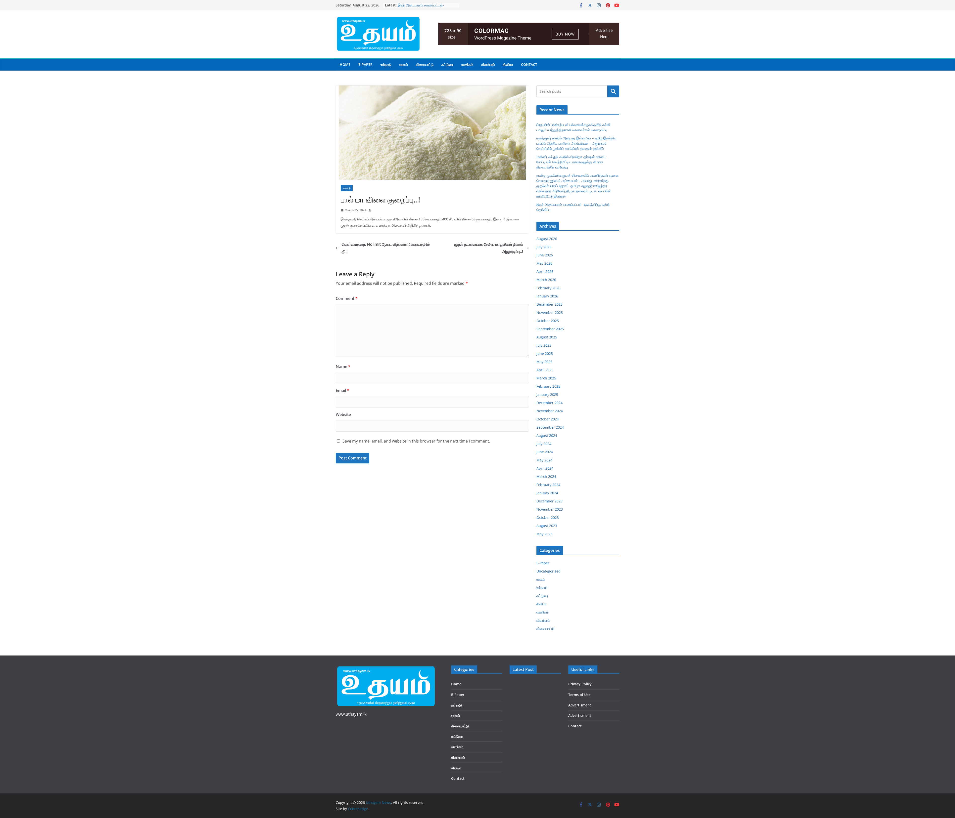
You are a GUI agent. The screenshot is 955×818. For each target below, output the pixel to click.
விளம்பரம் (488, 64)
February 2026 (548, 288)
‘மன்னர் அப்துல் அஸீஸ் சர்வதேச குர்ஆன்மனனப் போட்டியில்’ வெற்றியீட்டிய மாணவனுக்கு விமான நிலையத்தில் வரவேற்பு (570, 161)
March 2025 (546, 378)
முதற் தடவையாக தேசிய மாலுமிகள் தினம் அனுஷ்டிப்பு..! (488, 248)
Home (345, 64)
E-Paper (365, 64)
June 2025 (544, 353)
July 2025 (543, 345)
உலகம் (403, 64)
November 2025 (549, 312)
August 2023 (546, 525)
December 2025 (549, 304)
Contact (529, 64)
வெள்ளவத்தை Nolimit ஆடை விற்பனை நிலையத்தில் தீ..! (386, 248)
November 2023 (549, 509)
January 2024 (547, 493)
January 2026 (547, 296)
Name (343, 366)
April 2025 (544, 370)
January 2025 (547, 394)
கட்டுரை (447, 64)
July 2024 (543, 443)
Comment (347, 298)
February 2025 (548, 386)
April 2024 (544, 468)
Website (343, 414)
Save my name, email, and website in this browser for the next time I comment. (416, 441)
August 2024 (546, 435)
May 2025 (544, 361)
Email (342, 390)
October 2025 (547, 320)
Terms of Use (579, 694)
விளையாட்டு (424, 64)
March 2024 (546, 476)
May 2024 (544, 460)
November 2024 (549, 411)
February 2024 (548, 484)
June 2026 (544, 255)
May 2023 (544, 534)
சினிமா (508, 64)
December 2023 (549, 501)
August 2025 (546, 337)
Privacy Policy (580, 684)
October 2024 (547, 419)
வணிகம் (467, 64)
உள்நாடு (386, 64)
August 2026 (546, 238)
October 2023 (547, 517)
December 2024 (549, 402)
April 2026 (544, 271)
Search (613, 91)
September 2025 (550, 329)
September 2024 (550, 427)
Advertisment (579, 705)
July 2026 (543, 247)
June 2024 (544, 452)
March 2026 (546, 279)
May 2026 (544, 263)
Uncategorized (548, 571)
